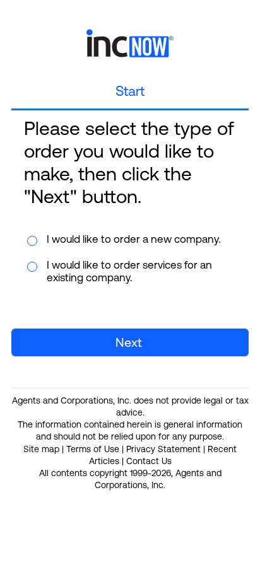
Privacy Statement (163, 449)
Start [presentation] (130, 91)
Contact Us (149, 461)
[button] (130, 342)
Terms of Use (92, 449)
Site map (41, 449)
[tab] (130, 92)
